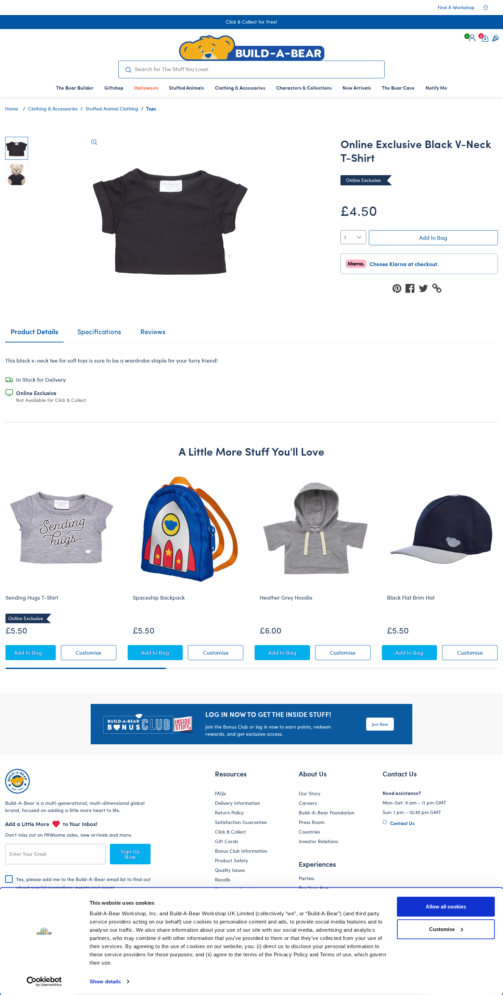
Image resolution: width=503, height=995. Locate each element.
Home (11, 108)
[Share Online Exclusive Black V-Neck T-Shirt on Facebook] (411, 288)
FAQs (220, 793)
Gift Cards (226, 841)
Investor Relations (318, 841)
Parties (306, 878)
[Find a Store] (490, 7)
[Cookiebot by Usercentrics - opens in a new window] (44, 982)
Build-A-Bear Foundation (326, 812)
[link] (146, 87)
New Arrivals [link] (357, 87)
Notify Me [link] (436, 87)
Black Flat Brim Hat (411, 597)
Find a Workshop (456, 7)
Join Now (380, 724)
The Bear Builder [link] (74, 87)
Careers (308, 803)
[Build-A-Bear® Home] (251, 48)
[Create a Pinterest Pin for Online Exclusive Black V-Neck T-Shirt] (398, 288)
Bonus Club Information (241, 851)
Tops (151, 108)
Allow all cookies (446, 906)
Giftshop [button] (113, 87)
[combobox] (257, 69)
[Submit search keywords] (128, 69)
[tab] (99, 334)
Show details (105, 981)
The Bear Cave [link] (398, 87)
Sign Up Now (130, 854)
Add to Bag (433, 237)
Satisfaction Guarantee (241, 822)
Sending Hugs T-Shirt (31, 597)
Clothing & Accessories (53, 108)
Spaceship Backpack (159, 597)
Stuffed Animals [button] (186, 87)
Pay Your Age (313, 888)
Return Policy (229, 812)
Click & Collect (230, 831)
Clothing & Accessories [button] (240, 87)
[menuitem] (75, 87)
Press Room (311, 822)
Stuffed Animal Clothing (112, 108)
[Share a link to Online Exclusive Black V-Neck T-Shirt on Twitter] (425, 288)
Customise (442, 929)
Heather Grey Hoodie (286, 597)
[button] (472, 38)
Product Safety (231, 860)
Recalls (222, 879)
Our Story (309, 793)
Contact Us (401, 823)
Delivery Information (237, 803)
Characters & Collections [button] (304, 87)
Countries (309, 831)
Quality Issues (230, 870)
